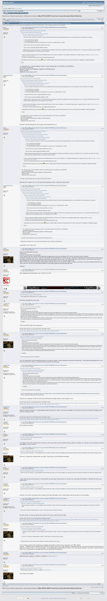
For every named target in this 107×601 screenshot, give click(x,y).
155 (52, 20)
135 (12, 20)
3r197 (4, 248)
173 (88, 20)
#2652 (102, 422)
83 (9, 19)
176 (94, 20)
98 (30, 19)
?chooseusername (8, 75)
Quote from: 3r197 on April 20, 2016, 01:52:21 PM (30, 368)
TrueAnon (5, 422)
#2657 (102, 499)
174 (90, 20)
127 (87, 19)
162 (66, 20)
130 (93, 19)
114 (61, 19)
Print (102, 21)
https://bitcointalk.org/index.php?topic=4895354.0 (68, 329)
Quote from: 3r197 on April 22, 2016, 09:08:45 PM (30, 501)
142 (26, 20)
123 (79, 19)
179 (7, 21)
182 (13, 21)
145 (32, 20)
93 (23, 19)
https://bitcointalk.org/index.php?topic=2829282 (49, 329)
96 (27, 19)
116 (65, 19)
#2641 (102, 28)
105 (44, 19)
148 (38, 20)
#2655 (102, 468)
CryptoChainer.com (52, 556)
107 (48, 19)
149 (40, 20)
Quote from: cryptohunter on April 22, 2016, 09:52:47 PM (31, 526)
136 (14, 20)
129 (91, 19)
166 (74, 20)
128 (89, 19)
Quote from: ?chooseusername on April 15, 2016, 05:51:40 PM (33, 131)
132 (5, 20)
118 (69, 19)
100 (34, 19)
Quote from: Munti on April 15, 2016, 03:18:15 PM (31, 32)
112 (57, 19)
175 (92, 20)
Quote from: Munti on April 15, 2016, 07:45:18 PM (30, 188)
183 (15, 21)
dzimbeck (5, 483)
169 (80, 20)
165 (72, 20)
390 (18, 21)
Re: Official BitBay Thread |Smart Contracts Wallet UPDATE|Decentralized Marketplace (44, 27)
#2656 (102, 484)
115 (63, 19)
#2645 (102, 249)
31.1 (19, 10)
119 (71, 19)
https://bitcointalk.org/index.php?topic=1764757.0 (29, 329)
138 (18, 20)
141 (24, 20)
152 (46, 20)
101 (36, 19)
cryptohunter (6, 303)
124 (81, 19)
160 (62, 20)
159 (60, 20)
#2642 (102, 76)
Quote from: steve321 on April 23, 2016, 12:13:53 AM (31, 568)
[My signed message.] (6, 288)
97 (29, 19)
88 (16, 19)
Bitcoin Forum (6, 16)
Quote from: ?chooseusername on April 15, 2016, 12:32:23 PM (35, 33)
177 (3, 21)
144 (30, 20)
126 (85, 19)
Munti (4, 27)
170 (82, 20)
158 (58, 20)
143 (28, 20)
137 (16, 20)
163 (68, 20)
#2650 (102, 365)
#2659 (102, 553)
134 (10, 20)
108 (50, 19)
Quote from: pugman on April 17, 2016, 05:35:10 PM (30, 294)
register (20, 8)
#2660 (102, 565)
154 (50, 20)
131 (3, 20)
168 (78, 20)
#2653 (102, 434)
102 (38, 19)
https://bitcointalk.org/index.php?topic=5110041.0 (49, 331)
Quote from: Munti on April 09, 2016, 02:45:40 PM (33, 35)
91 (20, 19)
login (16, 8)
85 (12, 19)
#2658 (102, 524)
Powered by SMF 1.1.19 (46, 598)
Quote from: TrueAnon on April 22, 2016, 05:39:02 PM (31, 437)
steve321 (5, 552)
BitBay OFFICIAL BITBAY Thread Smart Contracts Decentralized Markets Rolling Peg (60, 16)
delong (5, 434)
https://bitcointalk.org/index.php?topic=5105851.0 (29, 331)
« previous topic (100, 18)
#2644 (102, 186)
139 (20, 20)
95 (26, 19)
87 (14, 19)
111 (55, 19)
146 (34, 20)
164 (70, 20)
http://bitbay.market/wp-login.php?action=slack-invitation (36, 219)
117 (67, 19)
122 (77, 19)
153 (48, 20)
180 (9, 21)
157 (56, 20)
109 (52, 19)
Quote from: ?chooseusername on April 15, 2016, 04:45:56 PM (33, 30)
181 (11, 21)
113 (59, 19)
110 (54, 19)
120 (73, 19)
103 (40, 19)
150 (42, 20)
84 (10, 19)
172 (86, 20)
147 (36, 20)
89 (17, 19)
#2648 (102, 304)
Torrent (21, 10)
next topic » (101, 19)
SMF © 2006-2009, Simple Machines (58, 598)
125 (83, 19)
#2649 (102, 334)
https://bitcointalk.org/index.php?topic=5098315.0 (88, 329)
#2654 (102, 448)
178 (5, 21)
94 (24, 19)
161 (64, 20)
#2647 (102, 292)
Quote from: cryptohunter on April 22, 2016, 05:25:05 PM (31, 451)
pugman (5, 269)
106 (46, 19)
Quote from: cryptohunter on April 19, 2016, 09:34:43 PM (31, 336)
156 (54, 20)
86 (13, 19)
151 (44, 20)
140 (22, 20)
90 (19, 19)
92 (22, 19)
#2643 (102, 128)
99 (32, 19)
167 (76, 20)
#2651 (102, 407)
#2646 (102, 270)
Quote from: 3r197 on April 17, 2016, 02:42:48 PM (30, 306)
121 (75, 19)
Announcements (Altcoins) (30, 16)
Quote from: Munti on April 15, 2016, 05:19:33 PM (30, 78)
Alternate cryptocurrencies (16, 16)
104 (42, 19)
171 (84, 20)
